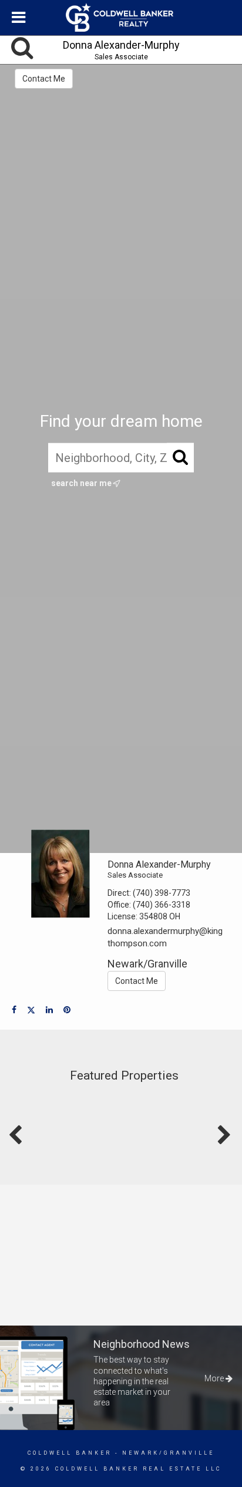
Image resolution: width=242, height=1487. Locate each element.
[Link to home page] (121, 17)
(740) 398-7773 (161, 893)
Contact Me (43, 78)
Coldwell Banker (70, 1453)
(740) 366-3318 (161, 904)
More (215, 1378)
